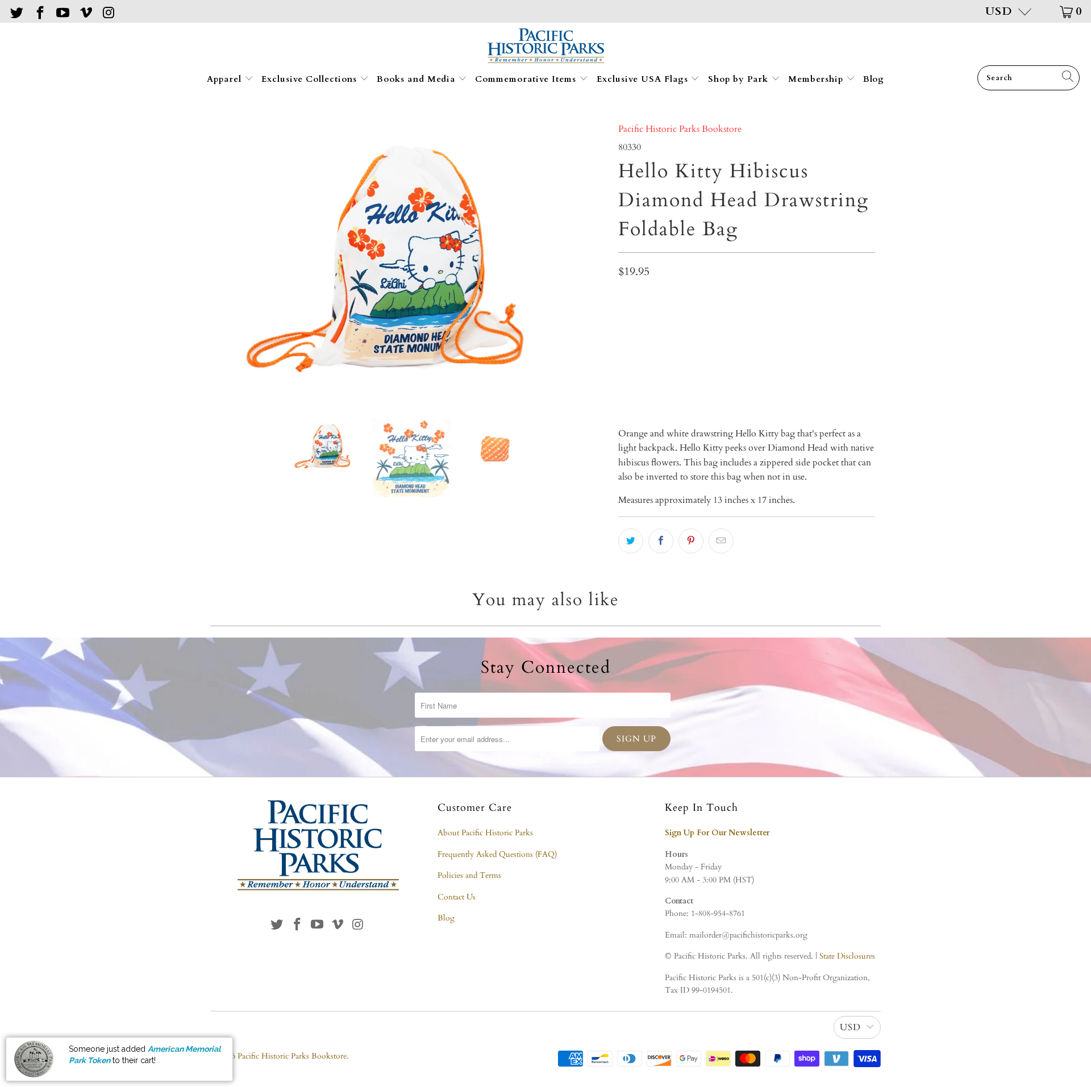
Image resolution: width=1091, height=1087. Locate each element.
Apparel (225, 79)
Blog (873, 79)
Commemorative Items (527, 79)
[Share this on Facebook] (660, 540)
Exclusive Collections (310, 79)
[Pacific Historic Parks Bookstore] (546, 46)
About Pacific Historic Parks (485, 832)
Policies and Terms (469, 875)
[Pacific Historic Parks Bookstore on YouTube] (62, 11)
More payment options (809, 382)
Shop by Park (739, 79)
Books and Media (417, 79)
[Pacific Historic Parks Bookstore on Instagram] (108, 11)
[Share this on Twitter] (630, 540)
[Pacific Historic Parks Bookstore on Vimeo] (84, 11)
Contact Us (457, 897)
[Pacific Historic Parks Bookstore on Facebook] (38, 11)
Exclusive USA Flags (644, 79)
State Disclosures (847, 956)
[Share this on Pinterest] (690, 540)
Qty (625, 299)
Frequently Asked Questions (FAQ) (497, 854)
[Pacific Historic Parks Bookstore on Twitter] (16, 11)
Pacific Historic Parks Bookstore (680, 129)
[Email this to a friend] (721, 540)
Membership (817, 79)
